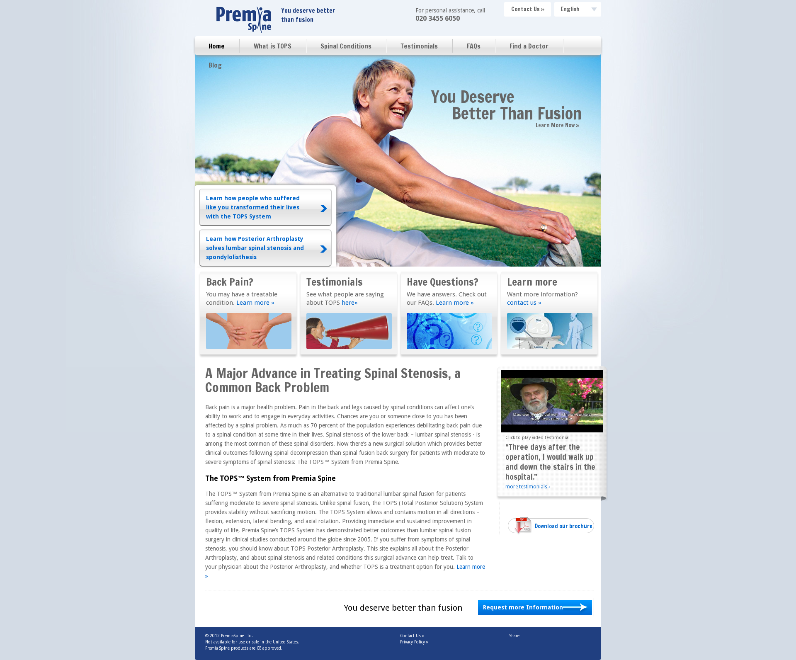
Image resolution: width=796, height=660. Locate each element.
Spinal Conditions (345, 46)
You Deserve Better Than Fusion (506, 105)
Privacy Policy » (414, 642)
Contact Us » (527, 9)
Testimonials (419, 46)
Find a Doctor (529, 46)
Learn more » (255, 302)
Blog (215, 65)
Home (217, 46)
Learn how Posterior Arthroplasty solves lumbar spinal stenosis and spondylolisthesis (255, 247)
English (570, 9)
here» (350, 302)
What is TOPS (272, 46)
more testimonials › (527, 487)
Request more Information (523, 607)
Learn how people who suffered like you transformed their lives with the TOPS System (253, 207)
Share (514, 635)
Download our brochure (563, 526)
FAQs (474, 46)
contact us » (524, 302)
